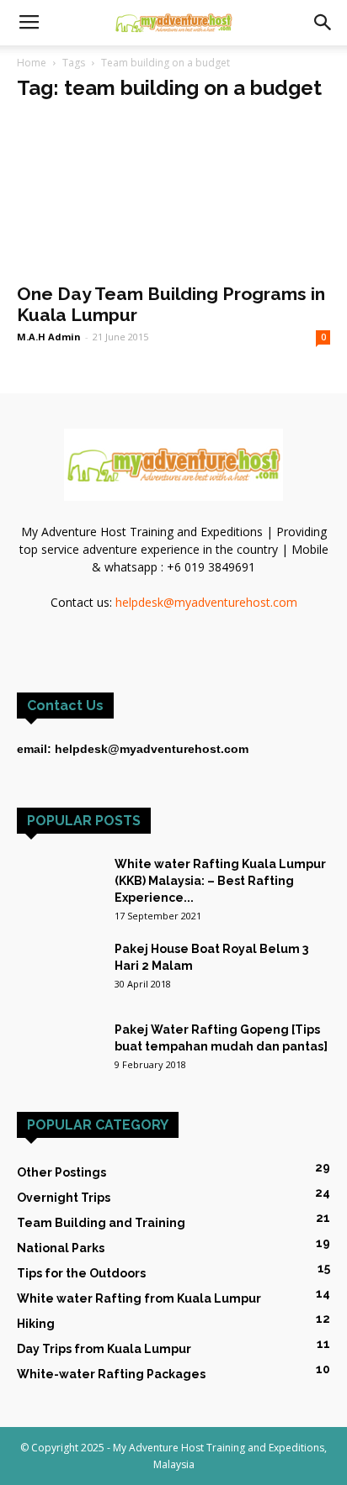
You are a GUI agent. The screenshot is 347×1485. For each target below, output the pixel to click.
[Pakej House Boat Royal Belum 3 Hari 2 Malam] (59, 969)
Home (31, 62)
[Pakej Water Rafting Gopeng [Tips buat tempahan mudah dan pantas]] (59, 1041)
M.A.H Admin (49, 336)
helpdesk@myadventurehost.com (206, 602)
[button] (323, 22)
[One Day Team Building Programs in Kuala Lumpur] (173, 195)
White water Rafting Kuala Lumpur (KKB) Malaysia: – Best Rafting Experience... (220, 880)
